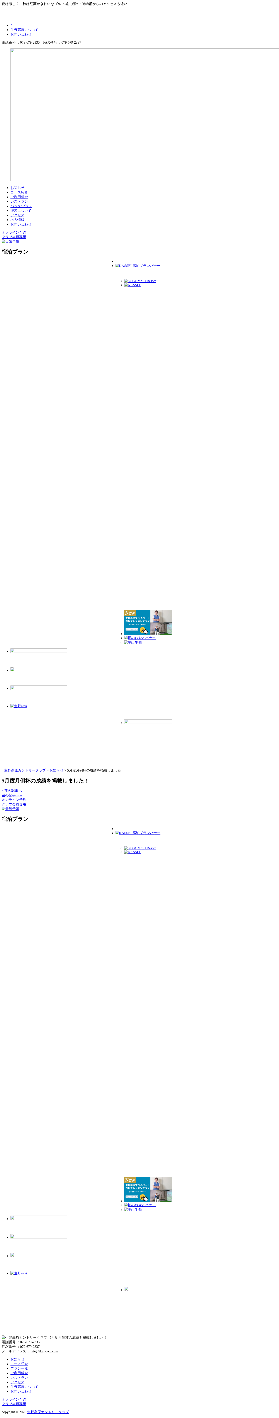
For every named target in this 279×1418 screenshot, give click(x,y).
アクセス (17, 215)
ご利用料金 (19, 197)
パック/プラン (21, 206)
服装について (20, 210)
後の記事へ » (12, 795)
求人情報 (17, 220)
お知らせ (17, 188)
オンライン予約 (14, 232)
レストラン (19, 201)
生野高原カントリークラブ (48, 1412)
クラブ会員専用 (14, 237)
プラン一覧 (19, 1368)
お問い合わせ (20, 34)
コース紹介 (19, 192)
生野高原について (24, 30)
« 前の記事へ (12, 790)
